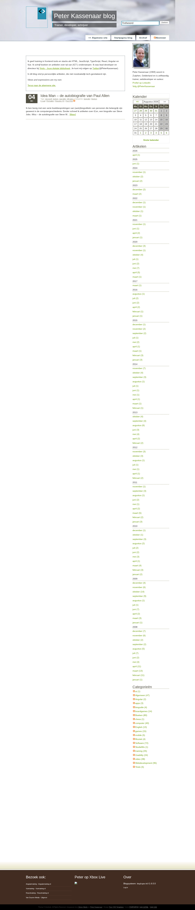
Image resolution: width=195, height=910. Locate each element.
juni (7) (136, 609)
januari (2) (137, 181)
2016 (139, 303)
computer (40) (142, 723)
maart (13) (138, 671)
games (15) (140, 731)
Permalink (50, 101)
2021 (139, 229)
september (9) (139, 596)
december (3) (139, 246)
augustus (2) (139, 543)
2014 (139, 386)
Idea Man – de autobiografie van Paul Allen (75, 96)
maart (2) (137, 194)
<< (137, 101)
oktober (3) (138, 456)
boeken (55, 99)
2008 (139, 653)
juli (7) (135, 653)
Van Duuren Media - (36, 897)
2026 (136, 153)
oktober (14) (138, 591)
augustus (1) (139, 294)
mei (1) (136, 395)
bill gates (70, 99)
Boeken (94, 99)
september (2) (139, 333)
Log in (125, 887)
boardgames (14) (143, 711)
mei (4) (136, 434)
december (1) (139, 202)
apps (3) (139, 703)
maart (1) (137, 215)
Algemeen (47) (142, 695)
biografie (87, 99)
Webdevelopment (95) (146, 763)
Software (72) (141, 743)
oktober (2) (138, 176)
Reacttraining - (37, 893)
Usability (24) (141, 755)
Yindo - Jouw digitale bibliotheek (54, 68)
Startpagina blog (123, 38)
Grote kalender (151, 140)
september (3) (139, 377)
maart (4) (137, 565)
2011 (139, 502)
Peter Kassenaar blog (84, 15)
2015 (139, 340)
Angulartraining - (38, 884)
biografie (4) (141, 707)
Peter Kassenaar (96, 907)
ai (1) (137, 691)
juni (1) (136, 163)
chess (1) (139, 719)
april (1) (136, 155)
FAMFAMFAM (133, 907)
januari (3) (137, 360)
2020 (139, 259)
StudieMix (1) (141, 747)
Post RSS (69, 101)
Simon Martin (83, 907)
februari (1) (138, 311)
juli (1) (135, 259)
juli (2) (135, 298)
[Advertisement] (76, 48)
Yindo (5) (139, 767)
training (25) (141, 751)
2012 (139, 462)
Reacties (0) (59, 101)
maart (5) (137, 513)
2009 (139, 601)
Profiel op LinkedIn (142, 83)
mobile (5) (140, 735)
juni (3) (136, 430)
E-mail (43, 101)
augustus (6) (139, 425)
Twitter (95, 68)
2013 (139, 427)
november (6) (139, 587)
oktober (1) (138, 211)
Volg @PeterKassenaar (144, 86)
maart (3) (137, 618)
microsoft (48, 99)
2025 (136, 161)
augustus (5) (139, 649)
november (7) (139, 368)
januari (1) (137, 237)
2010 (139, 550)
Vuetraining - (36, 888)
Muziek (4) (140, 739)
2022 (139, 207)
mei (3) (136, 556)
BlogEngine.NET (143, 884)
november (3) (139, 451)
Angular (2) (140, 699)
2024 (139, 174)
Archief (143, 38)
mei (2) (136, 342)
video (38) (140, 759)
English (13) (141, 727)
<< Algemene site (98, 38)
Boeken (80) (141, 715)
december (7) (139, 631)
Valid (143, 907)
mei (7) (136, 268)
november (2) (139, 329)
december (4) (139, 583)
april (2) (136, 233)
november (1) (139, 172)
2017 (137, 283)
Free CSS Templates (116, 907)
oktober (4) (138, 255)
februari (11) (138, 675)
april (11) (137, 666)
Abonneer (161, 38)
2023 (139, 189)
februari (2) (138, 443)
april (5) (136, 272)
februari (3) (138, 355)
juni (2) (136, 263)
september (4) (139, 421)
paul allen (62, 99)
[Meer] (73, 114)
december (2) (139, 189)
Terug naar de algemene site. (42, 85)
